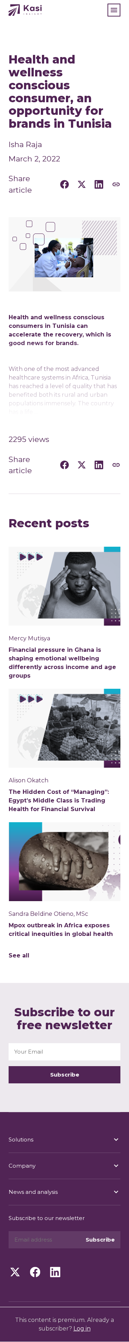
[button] (114, 10)
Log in (82, 1328)
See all (19, 955)
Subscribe (64, 1074)
